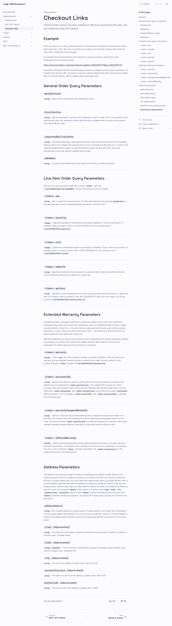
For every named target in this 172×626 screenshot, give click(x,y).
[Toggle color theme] (166, 4)
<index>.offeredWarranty (150, 81)
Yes (113, 601)
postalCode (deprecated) (151, 110)
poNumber (144, 37)
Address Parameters (62, 467)
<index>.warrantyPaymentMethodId (155, 77)
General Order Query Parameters (73, 85)
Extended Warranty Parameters (72, 314)
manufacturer (145, 25)
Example (51, 38)
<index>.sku (145, 45)
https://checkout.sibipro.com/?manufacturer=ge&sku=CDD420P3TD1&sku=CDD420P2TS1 (83, 65)
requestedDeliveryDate (150, 33)
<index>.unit (145, 53)
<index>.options (147, 61)
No (125, 601)
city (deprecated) (147, 101)
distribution (144, 29)
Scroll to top (147, 120)
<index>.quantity (147, 49)
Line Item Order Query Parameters (74, 178)
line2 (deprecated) (148, 97)
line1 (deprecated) (148, 93)
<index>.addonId (147, 57)
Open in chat (147, 128)
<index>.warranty (147, 69)
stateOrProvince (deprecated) (153, 106)
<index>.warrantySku (149, 73)
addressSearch (146, 89)
